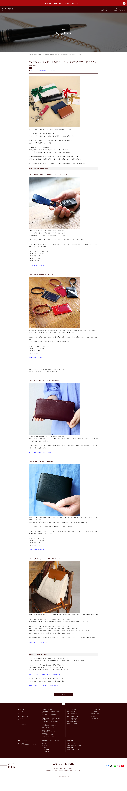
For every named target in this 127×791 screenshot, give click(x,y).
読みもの (52, 54)
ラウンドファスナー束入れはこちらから (40, 452)
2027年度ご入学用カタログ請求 (50, 740)
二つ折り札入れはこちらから (37, 549)
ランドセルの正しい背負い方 (73, 719)
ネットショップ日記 (35, 70)
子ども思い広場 (45, 54)
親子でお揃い (43, 70)
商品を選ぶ (21, 709)
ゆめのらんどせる (95, 714)
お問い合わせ (46, 749)
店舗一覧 (44, 745)
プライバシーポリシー (73, 743)
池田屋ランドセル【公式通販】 (35, 54)
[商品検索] (103, 9)
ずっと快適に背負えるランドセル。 (49, 725)
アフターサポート (22, 740)
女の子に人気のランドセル (23, 716)
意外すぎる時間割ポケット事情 (73, 718)
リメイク (19, 721)
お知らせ (44, 747)
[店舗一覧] (116, 9)
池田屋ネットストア (72, 749)
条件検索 (19, 713)
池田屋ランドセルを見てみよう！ (73, 723)
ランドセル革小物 (50, 70)
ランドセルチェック (96, 718)
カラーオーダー (21, 718)
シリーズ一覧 (20, 711)
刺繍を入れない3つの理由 (72, 713)
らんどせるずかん (95, 711)
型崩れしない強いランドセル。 (48, 727)
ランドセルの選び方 (72, 709)
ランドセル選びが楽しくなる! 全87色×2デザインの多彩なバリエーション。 (51, 719)
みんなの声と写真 (95, 713)
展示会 (44, 743)
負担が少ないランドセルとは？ (73, 721)
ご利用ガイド (70, 740)
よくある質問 (46, 751)
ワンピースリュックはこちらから (38, 642)
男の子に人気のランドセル (23, 714)
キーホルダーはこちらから (36, 265)
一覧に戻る (63, 694)
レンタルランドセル (22, 724)
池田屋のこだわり (47, 709)
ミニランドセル (21, 723)
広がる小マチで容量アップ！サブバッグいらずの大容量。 (48, 734)
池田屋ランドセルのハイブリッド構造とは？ (51, 721)
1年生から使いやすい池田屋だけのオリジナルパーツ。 (49, 731)
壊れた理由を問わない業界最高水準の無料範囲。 (51, 716)
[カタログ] (111, 9)
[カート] (120, 9)
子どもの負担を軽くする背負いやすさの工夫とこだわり (51, 723)
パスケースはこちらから (36, 357)
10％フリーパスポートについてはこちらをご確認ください (45, 674)
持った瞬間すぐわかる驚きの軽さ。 (49, 714)
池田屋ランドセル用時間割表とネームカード (27, 744)
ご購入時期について (71, 711)
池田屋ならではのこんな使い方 (73, 716)
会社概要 (69, 747)
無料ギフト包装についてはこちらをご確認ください (43, 685)
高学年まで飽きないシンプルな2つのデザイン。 (51, 712)
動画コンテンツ (21, 743)
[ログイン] (106, 9)
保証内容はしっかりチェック (73, 714)
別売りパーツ (20, 719)
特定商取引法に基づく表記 (74, 745)
